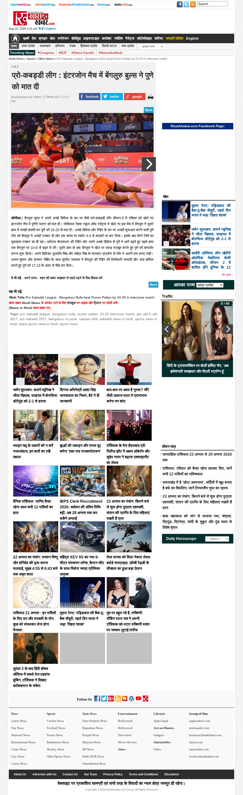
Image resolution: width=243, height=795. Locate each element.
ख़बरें (26, 38)
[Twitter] (104, 700)
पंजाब (72, 46)
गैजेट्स (129, 38)
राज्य (14, 46)
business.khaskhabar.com (205, 735)
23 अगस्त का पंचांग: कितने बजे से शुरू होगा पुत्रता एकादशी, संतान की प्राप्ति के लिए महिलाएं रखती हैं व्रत (197, 502)
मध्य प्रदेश (128, 46)
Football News (56, 728)
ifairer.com (196, 742)
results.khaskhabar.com (204, 756)
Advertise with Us (44, 774)
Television (124, 735)
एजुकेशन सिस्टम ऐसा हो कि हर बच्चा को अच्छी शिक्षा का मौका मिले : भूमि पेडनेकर (197, 368)
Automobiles (162, 742)
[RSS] (118, 700)
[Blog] (125, 700)
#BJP (63, 53)
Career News (19, 763)
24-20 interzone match (117, 314)
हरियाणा (60, 46)
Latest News (19, 721)
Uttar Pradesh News (94, 721)
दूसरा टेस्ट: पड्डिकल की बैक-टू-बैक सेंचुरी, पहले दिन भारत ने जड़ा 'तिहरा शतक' (82, 618)
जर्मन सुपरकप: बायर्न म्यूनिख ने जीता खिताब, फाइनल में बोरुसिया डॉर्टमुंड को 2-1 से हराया (35, 395)
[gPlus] (111, 700)
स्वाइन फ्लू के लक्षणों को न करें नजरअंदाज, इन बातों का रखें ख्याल (33, 451)
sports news (69, 324)
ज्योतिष (118, 38)
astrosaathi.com (199, 728)
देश (34, 38)
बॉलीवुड (76, 38)
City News (17, 756)
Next (148, 110)
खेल (52, 38)
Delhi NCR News (93, 756)
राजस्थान (45, 46)
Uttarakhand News (94, 763)
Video (157, 749)
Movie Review (127, 742)
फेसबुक (71, 303)
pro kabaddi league (35, 314)
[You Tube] (138, 700)
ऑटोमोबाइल (144, 38)
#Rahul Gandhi (82, 53)
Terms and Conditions (143, 774)
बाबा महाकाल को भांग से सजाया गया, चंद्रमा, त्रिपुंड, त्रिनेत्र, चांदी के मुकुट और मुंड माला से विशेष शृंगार (197, 521)
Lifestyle (159, 714)
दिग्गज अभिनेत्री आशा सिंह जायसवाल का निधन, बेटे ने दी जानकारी (79, 395)
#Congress (46, 53)
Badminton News (58, 742)
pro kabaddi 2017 (33, 319)
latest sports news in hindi (38, 324)
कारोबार (107, 38)
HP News (88, 749)
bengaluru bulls (63, 314)
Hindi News (16, 59)
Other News (45, 59)
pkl (139, 314)
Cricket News (55, 721)
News (14, 714)
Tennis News (55, 735)
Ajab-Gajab (161, 721)
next (228, 329)
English (51, 28)
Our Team (90, 774)
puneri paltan (88, 314)
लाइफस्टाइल (91, 38)
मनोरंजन (63, 38)
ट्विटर (97, 303)
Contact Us (70, 774)
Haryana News (91, 742)
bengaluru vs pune (63, 319)
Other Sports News (58, 756)
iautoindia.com (199, 749)
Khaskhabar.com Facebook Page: (198, 126)
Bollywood (125, 721)
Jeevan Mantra (164, 728)
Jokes (122, 749)
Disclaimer (171, 774)
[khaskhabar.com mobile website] (145, 700)
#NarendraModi (110, 53)
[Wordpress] (132, 700)
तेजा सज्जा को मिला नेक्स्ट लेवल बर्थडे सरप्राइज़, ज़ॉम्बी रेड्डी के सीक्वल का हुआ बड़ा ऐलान (128, 563)
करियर (158, 38)
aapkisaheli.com (199, 721)
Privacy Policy (113, 774)
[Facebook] (97, 700)
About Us (20, 774)
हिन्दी (41, 28)
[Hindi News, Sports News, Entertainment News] (15, 38)
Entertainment (127, 714)
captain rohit (88, 319)
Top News (17, 728)
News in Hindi (21, 308)
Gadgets (159, 735)
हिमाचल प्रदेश (88, 46)
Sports (51, 714)
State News (89, 714)
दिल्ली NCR (109, 46)
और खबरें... (227, 274)
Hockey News (55, 749)
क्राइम (43, 38)
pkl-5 (147, 314)
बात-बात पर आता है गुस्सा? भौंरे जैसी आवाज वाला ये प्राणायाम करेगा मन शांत (128, 395)
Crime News (19, 749)
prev (167, 329)
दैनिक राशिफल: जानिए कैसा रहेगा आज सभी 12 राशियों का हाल (33, 507)
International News (23, 742)
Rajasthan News (92, 728)
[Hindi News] (34, 24)
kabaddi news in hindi (116, 319)
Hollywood (125, 728)
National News (20, 735)
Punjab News (90, 735)
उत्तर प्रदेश (28, 46)
